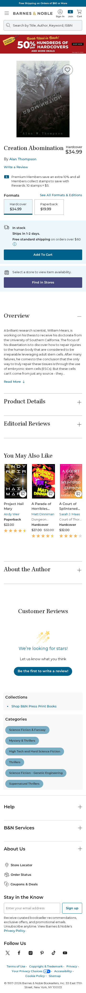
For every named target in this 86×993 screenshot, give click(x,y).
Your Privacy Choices (27, 930)
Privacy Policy (14, 890)
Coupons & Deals (24, 843)
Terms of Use (16, 925)
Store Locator (21, 824)
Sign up (72, 867)
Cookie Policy (35, 935)
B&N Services (19, 786)
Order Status (21, 834)
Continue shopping (43, 98)
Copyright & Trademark (46, 925)
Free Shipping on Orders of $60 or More (43, 3)
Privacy (71, 925)
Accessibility (63, 930)
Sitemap (55, 935)
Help (9, 765)
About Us (14, 807)
